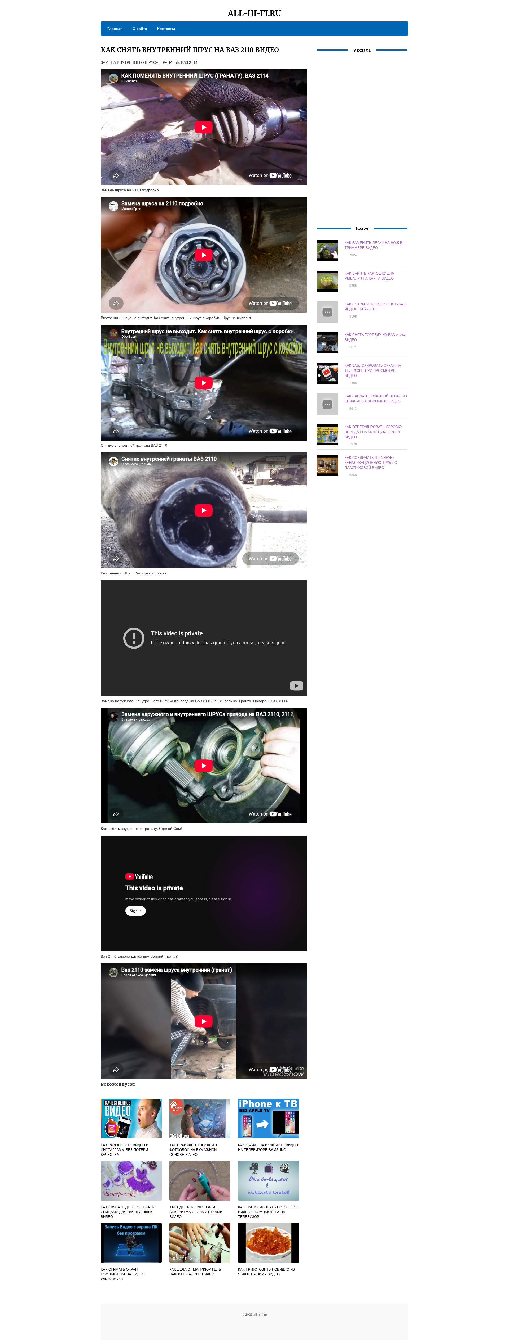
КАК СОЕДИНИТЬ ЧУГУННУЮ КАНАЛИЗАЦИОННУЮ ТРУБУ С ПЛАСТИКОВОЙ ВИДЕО (371, 462)
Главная (114, 28)
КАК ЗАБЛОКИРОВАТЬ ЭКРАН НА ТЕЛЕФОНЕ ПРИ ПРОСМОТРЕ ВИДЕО (373, 370)
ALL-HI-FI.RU (255, 13)
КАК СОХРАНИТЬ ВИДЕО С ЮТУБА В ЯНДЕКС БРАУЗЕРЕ (376, 306)
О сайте (140, 28)
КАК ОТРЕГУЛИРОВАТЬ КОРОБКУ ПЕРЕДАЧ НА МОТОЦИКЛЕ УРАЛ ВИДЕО (373, 431)
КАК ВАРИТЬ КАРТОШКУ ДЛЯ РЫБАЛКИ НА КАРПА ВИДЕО (369, 276)
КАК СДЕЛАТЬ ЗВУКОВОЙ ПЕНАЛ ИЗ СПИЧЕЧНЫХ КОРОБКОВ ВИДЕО (376, 398)
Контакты (166, 28)
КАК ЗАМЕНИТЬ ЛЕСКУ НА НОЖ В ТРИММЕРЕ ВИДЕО (373, 245)
